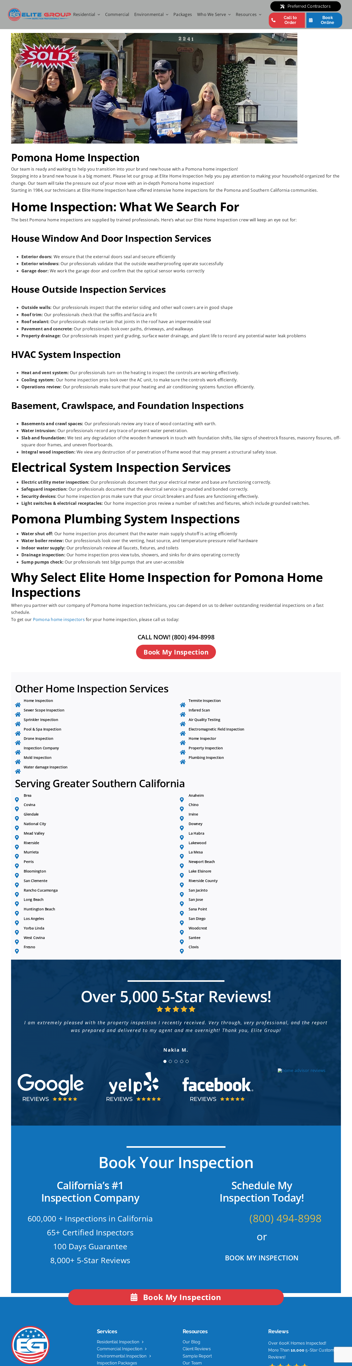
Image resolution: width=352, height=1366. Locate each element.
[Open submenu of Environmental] (166, 14)
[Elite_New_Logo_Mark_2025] (30, 1343)
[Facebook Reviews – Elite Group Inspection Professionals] (217, 1085)
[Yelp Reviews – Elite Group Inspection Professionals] (134, 1085)
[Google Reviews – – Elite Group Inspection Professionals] (50, 1085)
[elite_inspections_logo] (39, 10)
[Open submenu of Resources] (259, 14)
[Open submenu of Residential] (97, 14)
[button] (164, 1076)
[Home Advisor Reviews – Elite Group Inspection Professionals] (302, 1086)
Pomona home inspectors (59, 619)
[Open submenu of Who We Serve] (228, 14)
